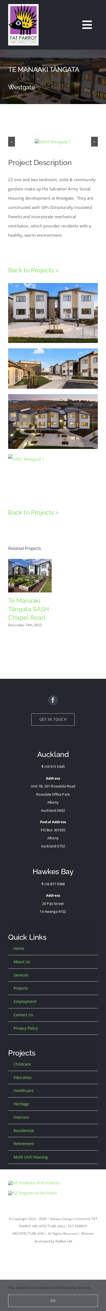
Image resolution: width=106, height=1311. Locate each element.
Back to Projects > (33, 270)
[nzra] (32, 1193)
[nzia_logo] (34, 1182)
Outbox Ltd (63, 1241)
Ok (53, 1300)
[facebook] (53, 700)
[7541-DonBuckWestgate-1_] (53, 141)
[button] (11, 142)
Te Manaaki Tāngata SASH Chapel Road (28, 609)
